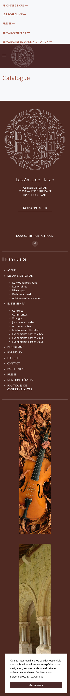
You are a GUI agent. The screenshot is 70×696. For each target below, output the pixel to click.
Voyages (17, 318)
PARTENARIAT (16, 369)
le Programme (12, 14)
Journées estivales (23, 322)
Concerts (17, 310)
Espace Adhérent (14, 32)
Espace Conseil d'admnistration (25, 41)
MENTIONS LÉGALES (20, 380)
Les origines (19, 286)
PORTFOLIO (14, 352)
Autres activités (21, 326)
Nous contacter (35, 208)
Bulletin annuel (21, 294)
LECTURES (13, 358)
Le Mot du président (24, 282)
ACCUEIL (12, 270)
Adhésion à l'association (27, 298)
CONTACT (13, 363)
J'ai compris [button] (36, 685)
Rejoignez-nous (13, 5)
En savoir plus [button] (35, 676)
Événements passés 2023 (27, 342)
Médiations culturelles (25, 330)
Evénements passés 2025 (27, 334)
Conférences (20, 314)
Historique (18, 290)
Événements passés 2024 (27, 338)
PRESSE (7, 23)
